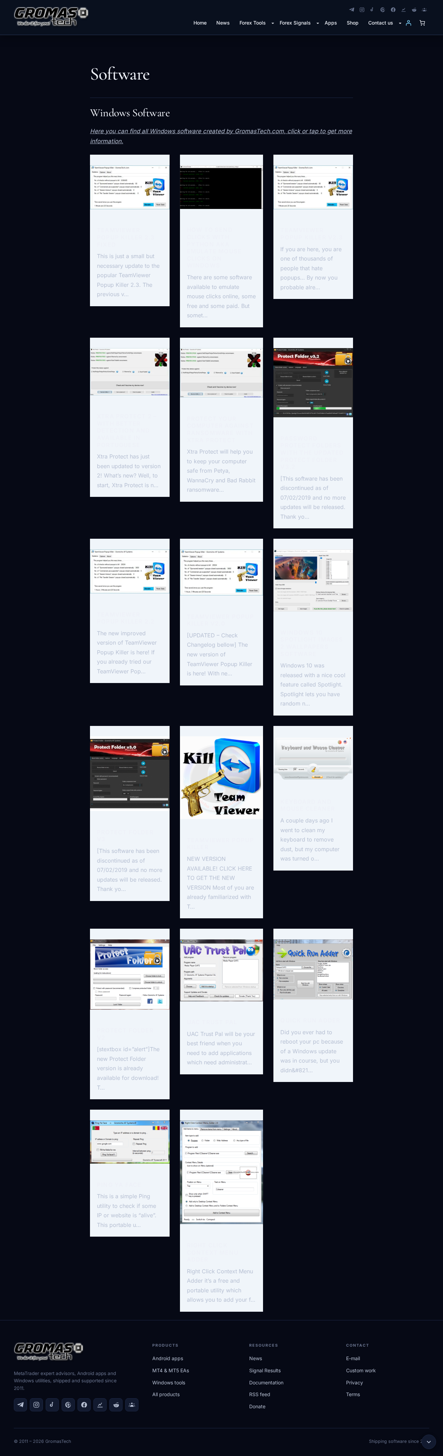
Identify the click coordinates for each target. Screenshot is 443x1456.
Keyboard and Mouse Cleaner (307, 805)
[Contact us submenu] (400, 22)
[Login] (408, 23)
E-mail (353, 1358)
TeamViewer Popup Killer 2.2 (125, 618)
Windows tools (168, 1382)
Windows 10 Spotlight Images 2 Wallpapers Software (311, 643)
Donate (257, 1406)
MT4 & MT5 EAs (170, 1370)
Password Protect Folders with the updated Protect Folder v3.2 (312, 453)
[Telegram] (351, 10)
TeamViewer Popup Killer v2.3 (311, 234)
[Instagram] (362, 10)
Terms (353, 1394)
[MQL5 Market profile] (424, 10)
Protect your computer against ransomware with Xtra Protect (220, 429)
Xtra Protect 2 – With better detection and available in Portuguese (126, 430)
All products (166, 1394)
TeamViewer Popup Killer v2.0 (220, 620)
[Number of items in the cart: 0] (422, 23)
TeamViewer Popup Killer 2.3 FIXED (126, 237)
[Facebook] (393, 10)
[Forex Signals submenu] (317, 22)
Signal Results (265, 1370)
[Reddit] (414, 10)
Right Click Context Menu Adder (212, 1252)
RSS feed (259, 1394)
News (255, 1358)
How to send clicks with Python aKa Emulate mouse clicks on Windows (214, 247)
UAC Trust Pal (212, 1022)
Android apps (167, 1358)
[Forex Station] (403, 10)
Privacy (354, 1382)
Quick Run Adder (310, 1020)
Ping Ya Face (119, 1184)
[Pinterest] (383, 10)
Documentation (266, 1382)
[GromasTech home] (51, 17)
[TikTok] (372, 10)
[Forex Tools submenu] (272, 22)
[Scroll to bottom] (429, 1442)
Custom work (361, 1370)
